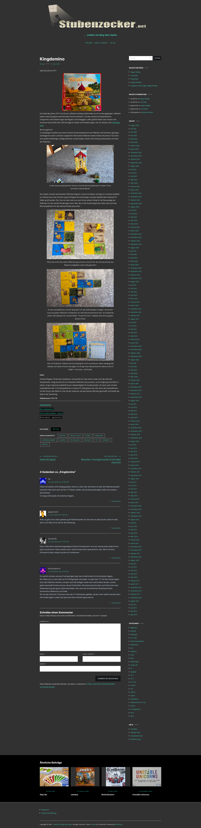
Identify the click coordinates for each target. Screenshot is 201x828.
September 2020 (136, 356)
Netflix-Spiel (135, 662)
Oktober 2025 (135, 159)
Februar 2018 (135, 462)
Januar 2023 (135, 265)
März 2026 (134, 142)
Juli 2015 (133, 564)
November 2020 (136, 350)
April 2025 (134, 180)
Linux (132, 655)
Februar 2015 (135, 581)
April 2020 (134, 373)
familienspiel (99, 436)
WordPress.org (136, 739)
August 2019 (135, 401)
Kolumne (134, 651)
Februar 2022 (135, 302)
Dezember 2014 (136, 587)
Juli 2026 (133, 129)
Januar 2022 (135, 305)
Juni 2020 (134, 367)
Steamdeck (134, 699)
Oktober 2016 (135, 513)
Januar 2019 (135, 424)
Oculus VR (134, 665)
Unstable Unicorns (140, 794)
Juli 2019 (133, 404)
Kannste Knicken (147, 112)
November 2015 (136, 550)
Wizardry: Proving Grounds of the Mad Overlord (101, 459)
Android (133, 631)
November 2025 (136, 156)
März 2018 (134, 458)
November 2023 (136, 237)
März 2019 (134, 418)
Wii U (132, 713)
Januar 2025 (135, 190)
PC (131, 668)
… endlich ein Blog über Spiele (100, 35)
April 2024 (134, 220)
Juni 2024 (134, 214)
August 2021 (135, 319)
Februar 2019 (135, 421)
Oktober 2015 (135, 553)
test (96, 440)
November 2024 (136, 197)
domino (88, 436)
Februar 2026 (135, 146)
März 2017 (134, 496)
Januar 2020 (135, 384)
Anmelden (134, 729)
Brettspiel (56, 429)
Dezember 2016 (136, 506)
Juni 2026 (134, 132)
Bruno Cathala (75, 436)
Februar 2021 (135, 339)
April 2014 (134, 615)
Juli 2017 (133, 482)
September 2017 (136, 475)
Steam (133, 696)
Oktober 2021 (135, 316)
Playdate (133, 672)
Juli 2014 (133, 604)
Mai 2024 (134, 217)
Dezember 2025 (136, 152)
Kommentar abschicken (108, 678)
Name (42, 654)
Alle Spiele (89, 43)
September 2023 (136, 244)
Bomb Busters (108, 794)
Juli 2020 (133, 363)
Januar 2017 (135, 502)
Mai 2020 (134, 370)
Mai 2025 (134, 176)
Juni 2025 (134, 173)
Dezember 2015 (136, 547)
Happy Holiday (135, 72)
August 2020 (135, 360)
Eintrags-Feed (135, 732)
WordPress (118, 824)
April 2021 (134, 333)
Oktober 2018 (135, 435)
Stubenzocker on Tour (138, 702)
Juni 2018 (134, 448)
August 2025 (135, 166)
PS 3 (132, 675)
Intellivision (134, 645)
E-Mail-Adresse (89, 654)
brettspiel (62, 436)
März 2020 (134, 377)
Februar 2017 (135, 499)
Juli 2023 (133, 251)
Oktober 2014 (135, 594)
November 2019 (136, 390)
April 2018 (134, 455)
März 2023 (134, 261)
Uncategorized (135, 709)
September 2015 (136, 557)
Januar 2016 (135, 543)
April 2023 (134, 258)
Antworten (116, 501)
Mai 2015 (134, 570)
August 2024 (135, 207)
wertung (45, 444)
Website (42, 664)
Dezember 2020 (136, 346)
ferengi (42, 64)
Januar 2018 (135, 465)
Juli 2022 (133, 285)
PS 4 (132, 679)
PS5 (132, 689)
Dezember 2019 (136, 387)
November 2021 (136, 312)
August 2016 (135, 519)
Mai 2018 (134, 452)
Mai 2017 (134, 489)
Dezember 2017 (136, 469)
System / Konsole (100, 43)
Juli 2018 (133, 445)
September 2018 (136, 438)
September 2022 (136, 278)
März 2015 (134, 577)
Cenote (93, 824)
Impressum (45, 810)
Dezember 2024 (136, 193)
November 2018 (136, 431)
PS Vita (133, 685)
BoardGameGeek (47, 409)
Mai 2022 (134, 292)
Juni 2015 (134, 567)
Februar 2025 (135, 186)
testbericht (106, 440)
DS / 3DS (134, 638)
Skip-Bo (43, 794)
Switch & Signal (49, 458)
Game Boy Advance (137, 641)
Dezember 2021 (136, 309)
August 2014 (135, 601)
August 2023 (135, 248)
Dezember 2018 (136, 428)
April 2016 (134, 533)
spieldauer (87, 440)
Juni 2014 (134, 608)
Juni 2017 (134, 485)
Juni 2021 (134, 326)
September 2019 (136, 397)
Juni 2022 (134, 288)
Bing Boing (134, 79)
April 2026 (134, 139)
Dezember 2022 (136, 268)
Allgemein (134, 628)
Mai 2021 (134, 329)
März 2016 (134, 536)
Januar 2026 (135, 149)
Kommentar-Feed (137, 736)
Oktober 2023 (135, 241)
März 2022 (134, 299)
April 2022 (134, 295)
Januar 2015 (135, 584)
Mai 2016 (134, 530)
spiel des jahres (75, 440)
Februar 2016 (135, 540)
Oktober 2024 (135, 200)
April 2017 (134, 492)
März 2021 (134, 336)
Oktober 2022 (135, 275)
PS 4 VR (133, 682)
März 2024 (134, 224)
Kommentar (45, 621)
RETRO (133, 692)
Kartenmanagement (48, 440)
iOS (132, 648)
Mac (132, 658)
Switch (133, 706)
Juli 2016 (133, 523)
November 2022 (136, 271)
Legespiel (62, 440)
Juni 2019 (134, 407)
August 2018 (135, 441)
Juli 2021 (133, 322)
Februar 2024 (135, 227)
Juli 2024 (133, 210)
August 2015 (135, 560)
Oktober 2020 (135, 353)
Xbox (132, 716)
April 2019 (134, 414)
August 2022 (135, 282)
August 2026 (135, 125)
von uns (112, 43)
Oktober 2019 (135, 394)
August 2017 (135, 479)
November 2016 (136, 509)
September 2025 (136, 163)
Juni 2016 (134, 526)
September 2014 (136, 598)
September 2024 (136, 203)
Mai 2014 (134, 611)
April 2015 (134, 574)
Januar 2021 (135, 343)
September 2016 (136, 516)
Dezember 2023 (136, 234)
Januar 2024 (135, 231)
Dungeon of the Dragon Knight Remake (144, 86)
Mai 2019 (134, 411)
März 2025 (134, 183)
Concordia (134, 75)
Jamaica (74, 794)
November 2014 (136, 591)
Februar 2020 (135, 380)
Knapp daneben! (136, 82)
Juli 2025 (133, 169)
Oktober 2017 (135, 472)
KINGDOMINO (45, 405)
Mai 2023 (134, 254)
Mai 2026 (134, 135)
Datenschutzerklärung (48, 813)
